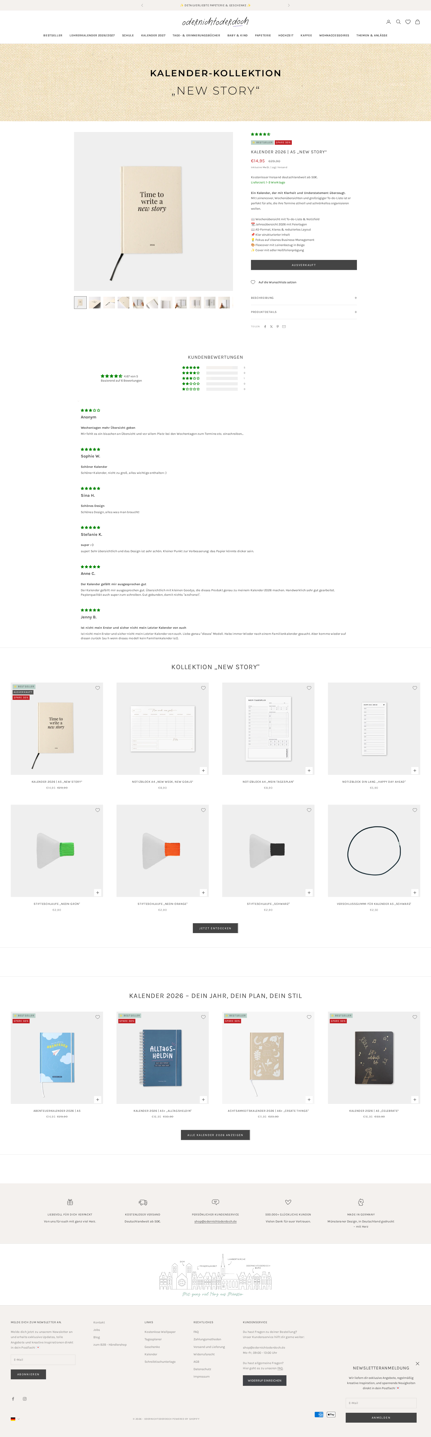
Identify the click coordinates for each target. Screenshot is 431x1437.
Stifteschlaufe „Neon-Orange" (162, 903)
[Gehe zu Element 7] (166, 302)
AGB (196, 1362)
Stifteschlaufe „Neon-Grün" (57, 903)
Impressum (202, 1376)
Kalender (151, 1354)
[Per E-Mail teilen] (284, 326)
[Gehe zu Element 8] (181, 302)
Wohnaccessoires (334, 35)
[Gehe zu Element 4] (123, 302)
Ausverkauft (304, 265)
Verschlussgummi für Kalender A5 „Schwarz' (374, 903)
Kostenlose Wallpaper (160, 1332)
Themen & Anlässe (372, 35)
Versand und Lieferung (209, 1347)
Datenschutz (202, 1369)
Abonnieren (28, 1374)
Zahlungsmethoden (207, 1339)
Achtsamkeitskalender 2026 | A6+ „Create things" (268, 1110)
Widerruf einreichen (264, 1380)
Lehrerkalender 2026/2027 (92, 35)
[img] (90, 410)
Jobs (96, 1330)
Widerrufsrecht (204, 1354)
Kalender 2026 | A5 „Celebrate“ (374, 1110)
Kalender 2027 (153, 35)
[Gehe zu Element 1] (80, 302)
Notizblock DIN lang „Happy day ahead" (374, 781)
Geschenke (152, 1347)
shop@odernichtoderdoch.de (215, 1221)
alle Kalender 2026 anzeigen (215, 1135)
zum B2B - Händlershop (110, 1345)
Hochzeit (285, 35)
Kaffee (306, 35)
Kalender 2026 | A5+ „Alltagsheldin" (163, 1110)
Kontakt (99, 1322)
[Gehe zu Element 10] (209, 302)
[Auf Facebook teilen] (265, 326)
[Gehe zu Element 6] (152, 302)
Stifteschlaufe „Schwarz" (268, 903)
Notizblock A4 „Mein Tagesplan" (268, 781)
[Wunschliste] (408, 22)
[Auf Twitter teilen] (271, 326)
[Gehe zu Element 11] (224, 302)
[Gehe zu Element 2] (94, 302)
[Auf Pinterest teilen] (277, 326)
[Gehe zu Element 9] (195, 302)
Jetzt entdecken (215, 928)
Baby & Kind (237, 35)
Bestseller (52, 35)
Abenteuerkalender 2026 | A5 (57, 1110)
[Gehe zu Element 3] (109, 302)
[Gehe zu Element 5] (138, 302)
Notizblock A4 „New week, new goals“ (162, 781)
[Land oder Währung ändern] (15, 1419)
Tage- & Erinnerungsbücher (196, 35)
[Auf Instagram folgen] (24, 1399)
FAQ (196, 1332)
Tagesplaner (153, 1339)
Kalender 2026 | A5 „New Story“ (57, 781)
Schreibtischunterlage (160, 1362)
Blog (96, 1337)
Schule (128, 35)
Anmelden (381, 1417)
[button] (260, 134)
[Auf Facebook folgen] (13, 1399)
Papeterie (263, 35)
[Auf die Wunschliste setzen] (97, 688)
